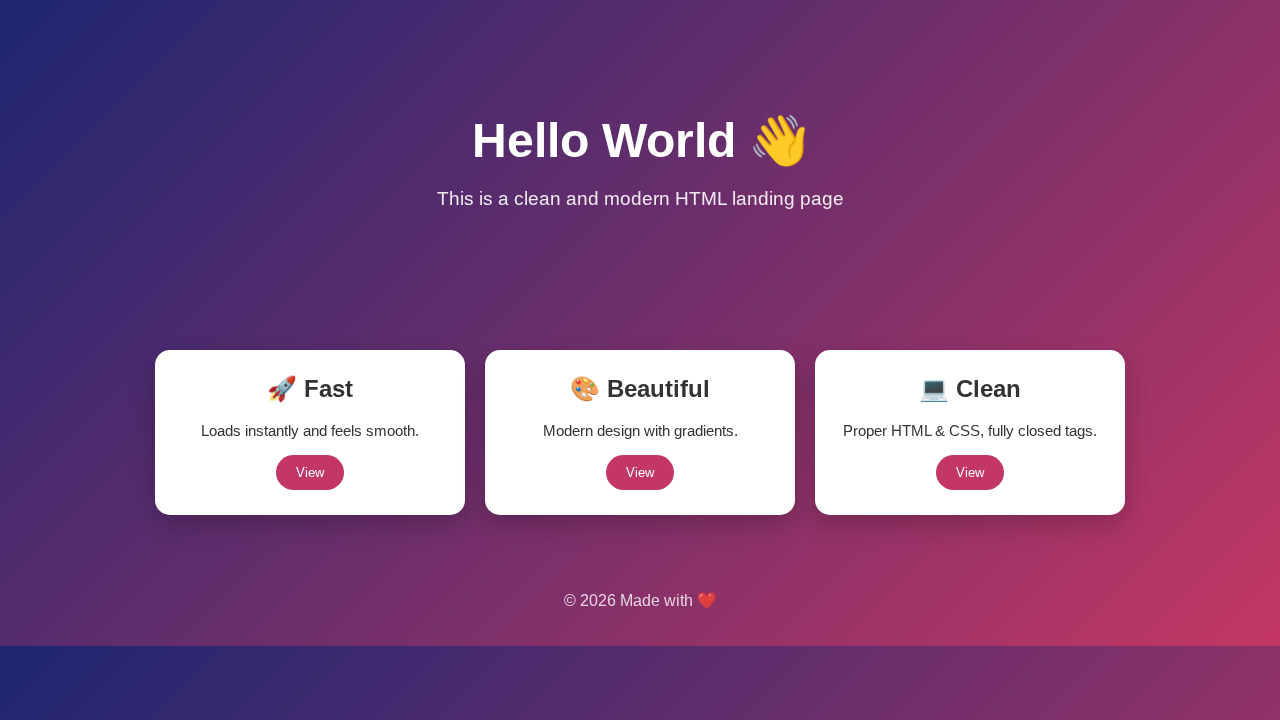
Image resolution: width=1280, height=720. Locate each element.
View (310, 472)
